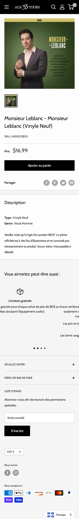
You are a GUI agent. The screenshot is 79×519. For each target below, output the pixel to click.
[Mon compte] (62, 7)
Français (61, 514)
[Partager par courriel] (71, 183)
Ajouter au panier (39, 165)
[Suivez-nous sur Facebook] (7, 473)
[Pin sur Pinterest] (55, 183)
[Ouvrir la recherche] (53, 7)
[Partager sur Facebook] (46, 183)
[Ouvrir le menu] (6, 7)
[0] (71, 7)
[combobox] (60, 514)
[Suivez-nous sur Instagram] (16, 473)
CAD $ (10, 451)
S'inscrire (17, 431)
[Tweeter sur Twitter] (63, 183)
